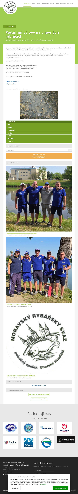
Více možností (15, 488)
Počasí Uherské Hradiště (39, 385)
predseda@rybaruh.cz (12, 81)
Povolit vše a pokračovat (60, 488)
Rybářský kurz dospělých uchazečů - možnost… (21, 376)
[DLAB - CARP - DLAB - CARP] (66, 439)
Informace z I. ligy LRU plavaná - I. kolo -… (19, 304)
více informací (42, 484)
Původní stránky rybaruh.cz (39, 399)
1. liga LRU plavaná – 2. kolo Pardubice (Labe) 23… (21, 233)
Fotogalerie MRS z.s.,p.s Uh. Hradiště (39, 394)
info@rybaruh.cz (11, 84)
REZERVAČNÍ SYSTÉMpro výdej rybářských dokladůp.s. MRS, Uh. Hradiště (39, 156)
